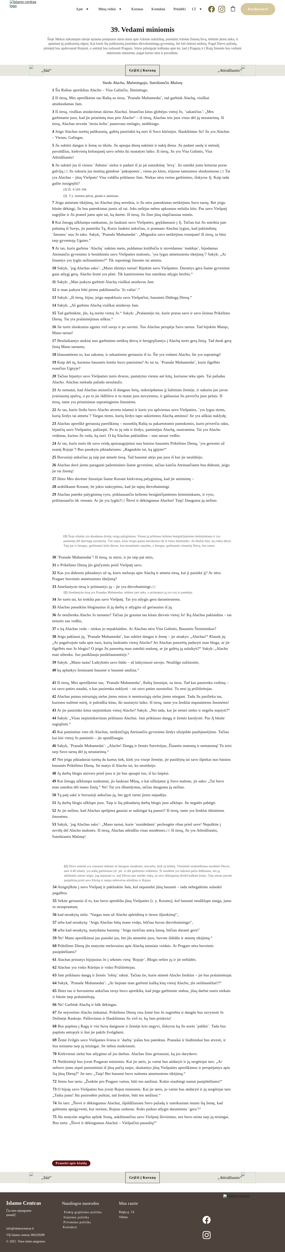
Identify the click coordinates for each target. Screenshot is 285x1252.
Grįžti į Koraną (142, 70)
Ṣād (46, 70)
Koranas (137, 9)
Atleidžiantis (230, 70)
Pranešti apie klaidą (71, 1163)
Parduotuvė (258, 9)
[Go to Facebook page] (213, 9)
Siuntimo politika (76, 1217)
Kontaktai (158, 9)
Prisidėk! (179, 9)
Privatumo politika (77, 1222)
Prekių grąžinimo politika (83, 1212)
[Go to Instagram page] (221, 9)
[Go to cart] (233, 9)
